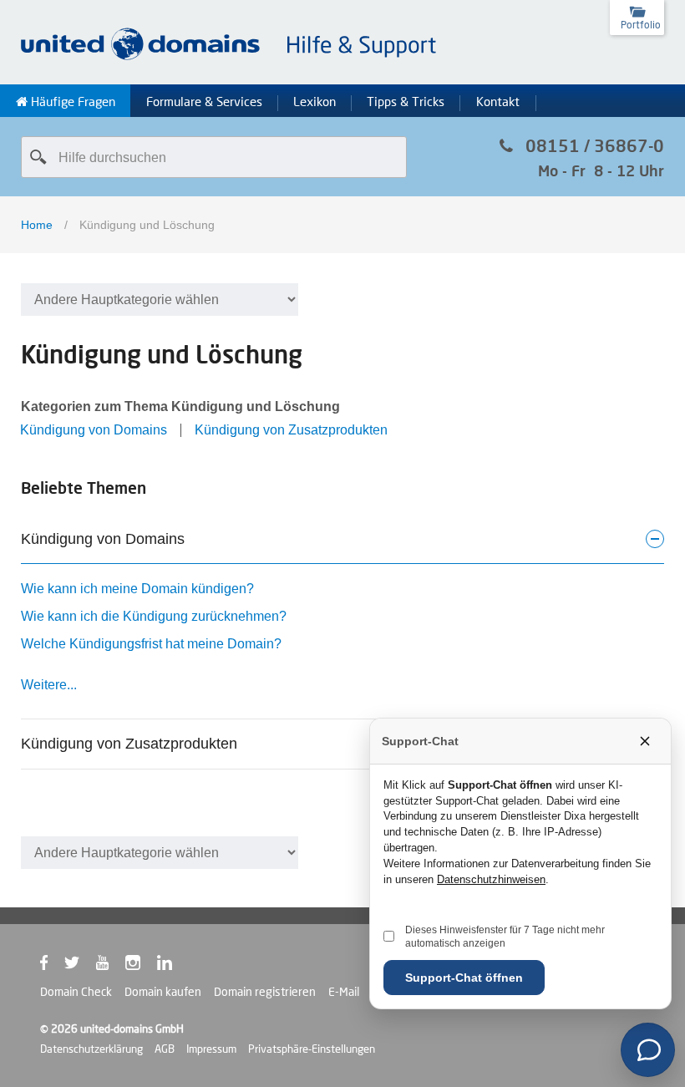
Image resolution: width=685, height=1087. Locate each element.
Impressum (211, 1048)
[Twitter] (80, 966)
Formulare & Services (204, 102)
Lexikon (314, 102)
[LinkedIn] (173, 966)
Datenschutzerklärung (91, 1048)
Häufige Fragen (71, 102)
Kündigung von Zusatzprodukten (291, 430)
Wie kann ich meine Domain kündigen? (137, 589)
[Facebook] (52, 966)
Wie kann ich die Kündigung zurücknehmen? (154, 616)
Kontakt (498, 102)
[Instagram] (141, 966)
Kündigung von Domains (93, 430)
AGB (165, 1048)
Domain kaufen (162, 992)
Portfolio (641, 24)
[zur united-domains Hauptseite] (230, 57)
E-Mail (343, 992)
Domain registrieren (265, 992)
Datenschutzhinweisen (491, 879)
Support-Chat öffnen (464, 977)
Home (37, 224)
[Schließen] (645, 741)
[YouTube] (110, 966)
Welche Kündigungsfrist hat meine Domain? (151, 644)
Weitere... (49, 685)
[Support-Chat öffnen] (648, 1050)
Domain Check (76, 992)
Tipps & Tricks (405, 102)
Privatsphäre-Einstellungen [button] (311, 1048)
